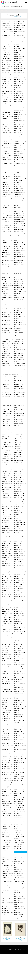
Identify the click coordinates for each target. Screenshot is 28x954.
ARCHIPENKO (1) (7, 32)
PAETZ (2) (17, 646)
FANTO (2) (6, 277)
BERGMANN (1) (19, 68)
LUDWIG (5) (19, 538)
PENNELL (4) (18, 658)
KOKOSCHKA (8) (7, 469)
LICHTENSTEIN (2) (19, 524)
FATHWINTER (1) (7, 280)
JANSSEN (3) (18, 434)
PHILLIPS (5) (5, 666)
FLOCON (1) (6, 293)
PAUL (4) (5, 652)
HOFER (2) (5, 421)
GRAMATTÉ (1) (7, 357)
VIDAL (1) (17, 867)
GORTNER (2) (6, 349)
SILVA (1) (6, 793)
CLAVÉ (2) (5, 182)
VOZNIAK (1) (6, 877)
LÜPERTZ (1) (6, 541)
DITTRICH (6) (6, 235)
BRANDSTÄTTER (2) (7, 116)
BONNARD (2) (6, 99)
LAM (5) (17, 487)
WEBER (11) (19, 887)
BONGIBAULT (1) (7, 95)
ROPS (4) (20, 727)
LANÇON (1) (6, 489)
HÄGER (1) (18, 384)
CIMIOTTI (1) (6, 176)
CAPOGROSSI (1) (7, 148)
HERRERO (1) (7, 411)
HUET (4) (17, 425)
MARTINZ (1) (6, 561)
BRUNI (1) (17, 128)
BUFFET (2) (18, 132)
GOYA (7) (6, 353)
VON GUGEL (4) (7, 875)
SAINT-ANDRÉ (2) (20, 746)
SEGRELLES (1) (18, 786)
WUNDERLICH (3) (19, 906)
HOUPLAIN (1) (7, 423)
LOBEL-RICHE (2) (7, 530)
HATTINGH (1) (6, 396)
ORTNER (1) (6, 644)
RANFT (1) (18, 698)
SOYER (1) (6, 801)
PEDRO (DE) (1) (6, 654)
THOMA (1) (18, 828)
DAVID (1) (18, 211)
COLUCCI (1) (18, 186)
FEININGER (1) (6, 283)
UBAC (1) (17, 846)
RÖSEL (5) (17, 729)
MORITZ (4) (18, 602)
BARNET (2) (17, 50)
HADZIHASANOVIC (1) (20, 381)
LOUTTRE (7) (6, 532)
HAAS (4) (18, 373)
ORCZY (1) (17, 639)
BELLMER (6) (18, 64)
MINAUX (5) (18, 586)
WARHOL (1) (6, 887)
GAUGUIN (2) (18, 328)
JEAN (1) (17, 436)
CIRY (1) (17, 176)
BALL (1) (5, 44)
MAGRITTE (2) (6, 547)
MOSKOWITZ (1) (19, 604)
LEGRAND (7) (18, 506)
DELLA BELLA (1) (19, 225)
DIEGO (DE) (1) (18, 229)
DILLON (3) (19, 233)
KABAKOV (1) (6, 452)
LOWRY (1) (17, 532)
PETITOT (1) (19, 661)
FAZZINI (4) (18, 279)
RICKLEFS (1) (18, 710)
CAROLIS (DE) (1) (19, 149)
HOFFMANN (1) (18, 421)
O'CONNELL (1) (7, 633)
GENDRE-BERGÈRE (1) (18, 333)
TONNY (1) (6, 834)
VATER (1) (5, 857)
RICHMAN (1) (19, 708)
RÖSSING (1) (18, 731)
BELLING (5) (6, 64)
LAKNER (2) (18, 485)
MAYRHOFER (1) (20, 571)
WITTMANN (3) (19, 898)
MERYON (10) (6, 582)
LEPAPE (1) (18, 514)
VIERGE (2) (5, 869)
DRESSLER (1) (7, 243)
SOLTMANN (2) (19, 799)
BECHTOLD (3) (6, 60)
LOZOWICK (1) (6, 534)
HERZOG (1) (18, 411)
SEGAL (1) (5, 786)
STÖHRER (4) (18, 815)
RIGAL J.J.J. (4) (5, 714)
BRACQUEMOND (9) (7, 112)
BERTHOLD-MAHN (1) (18, 75)
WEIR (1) (6, 889)
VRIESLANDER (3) (19, 878)
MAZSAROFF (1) (19, 573)
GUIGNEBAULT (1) (19, 365)
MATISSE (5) (6, 569)
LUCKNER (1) (7, 539)
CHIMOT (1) (6, 172)
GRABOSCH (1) (18, 353)
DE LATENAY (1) (7, 215)
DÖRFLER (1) (18, 238)
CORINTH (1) (18, 190)
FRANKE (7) (6, 312)
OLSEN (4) (5, 639)
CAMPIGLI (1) (19, 143)
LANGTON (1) (6, 493)
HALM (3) (5, 386)
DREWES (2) (18, 242)
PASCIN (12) (18, 650)
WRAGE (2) (18, 904)
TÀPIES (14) (18, 824)
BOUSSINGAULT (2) (7, 109)
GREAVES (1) (6, 359)
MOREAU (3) (7, 600)
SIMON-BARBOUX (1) (6, 796)
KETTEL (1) (18, 460)
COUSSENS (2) (19, 198)
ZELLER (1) (18, 914)
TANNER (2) (18, 823)
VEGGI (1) (18, 857)
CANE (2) (17, 145)
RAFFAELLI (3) (19, 696)
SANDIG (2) (18, 753)
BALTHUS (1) (17, 44)
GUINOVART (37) (7, 371)
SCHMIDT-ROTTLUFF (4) (20, 769)
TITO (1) (5, 830)
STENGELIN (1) (19, 811)
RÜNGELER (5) (19, 740)
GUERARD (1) (6, 365)
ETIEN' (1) (4, 270)
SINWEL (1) (18, 795)
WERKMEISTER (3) (7, 891)
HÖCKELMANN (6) (19, 416)
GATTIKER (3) (7, 328)
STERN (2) (18, 813)
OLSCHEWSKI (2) (19, 637)
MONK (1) (17, 594)
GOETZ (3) (5, 345)
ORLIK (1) (5, 640)
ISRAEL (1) (18, 431)
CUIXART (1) (18, 200)
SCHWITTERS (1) (7, 782)
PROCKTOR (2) (19, 689)
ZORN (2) (18, 916)
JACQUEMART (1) (7, 433)
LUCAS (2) (6, 536)
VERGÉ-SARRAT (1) (7, 859)
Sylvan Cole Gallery (6, 11)
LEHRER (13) (6, 512)
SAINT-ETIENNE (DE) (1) (6, 750)
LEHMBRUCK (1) (19, 510)
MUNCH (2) (18, 611)
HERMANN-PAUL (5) (6, 405)
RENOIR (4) (20, 706)
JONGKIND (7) (7, 447)
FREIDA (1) (18, 312)
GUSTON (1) (18, 371)
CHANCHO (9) (7, 163)
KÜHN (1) (5, 475)
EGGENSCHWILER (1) (19, 257)
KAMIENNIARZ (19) (19, 452)
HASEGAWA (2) (19, 394)
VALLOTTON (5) (6, 854)
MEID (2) (5, 578)
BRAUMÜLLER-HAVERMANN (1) (19, 120)
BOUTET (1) (18, 109)
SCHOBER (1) (19, 772)
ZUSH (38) (16, 918)
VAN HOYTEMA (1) (19, 856)
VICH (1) (5, 867)
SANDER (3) (6, 753)
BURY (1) (17, 136)
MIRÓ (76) (17, 590)
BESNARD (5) (6, 77)
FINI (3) (5, 287)
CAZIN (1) (19, 153)
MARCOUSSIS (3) (7, 555)
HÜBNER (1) (6, 425)
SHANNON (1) (19, 789)
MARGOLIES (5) (19, 555)
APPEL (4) (17, 29)
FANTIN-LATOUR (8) (19, 274)
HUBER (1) (18, 423)
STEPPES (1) (6, 813)
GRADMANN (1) (6, 355)
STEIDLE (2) (6, 807)
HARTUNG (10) (6, 394)
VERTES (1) (18, 863)
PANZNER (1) (18, 648)
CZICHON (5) (6, 202)
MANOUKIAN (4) (19, 551)
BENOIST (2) (18, 66)
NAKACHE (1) (19, 615)
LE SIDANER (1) (19, 503)
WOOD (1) (7, 903)
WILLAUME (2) (19, 893)
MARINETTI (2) (6, 558)
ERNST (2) (5, 268)
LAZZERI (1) (6, 501)
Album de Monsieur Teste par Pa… (20, 939)
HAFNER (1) (5, 384)
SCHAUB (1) (6, 762)
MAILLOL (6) (6, 549)
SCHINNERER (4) (7, 766)
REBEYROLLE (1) (19, 700)
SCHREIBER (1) (19, 774)
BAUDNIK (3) (19, 56)
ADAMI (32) (6, 23)
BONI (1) (5, 97)
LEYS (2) (5, 524)
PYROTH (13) (6, 693)
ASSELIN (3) (18, 39)
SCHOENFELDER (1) (7, 775)
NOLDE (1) (17, 629)
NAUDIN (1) (6, 617)
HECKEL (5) (5, 398)
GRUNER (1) (5, 363)
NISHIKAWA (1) (19, 627)
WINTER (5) (6, 898)
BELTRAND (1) (7, 66)
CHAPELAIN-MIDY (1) (7, 168)
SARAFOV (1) (6, 756)
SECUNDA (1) (6, 784)
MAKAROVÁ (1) (18, 549)
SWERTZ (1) (6, 821)
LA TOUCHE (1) (19, 479)
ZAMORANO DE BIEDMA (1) (7, 913)
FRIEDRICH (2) (19, 316)
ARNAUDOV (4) (7, 35)
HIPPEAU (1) (19, 413)
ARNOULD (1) (19, 35)
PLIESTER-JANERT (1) (7, 679)
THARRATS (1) (7, 828)
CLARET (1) (18, 180)
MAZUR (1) (6, 574)
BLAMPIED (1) (7, 85)
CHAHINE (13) (6, 159)
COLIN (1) (17, 184)
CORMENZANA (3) (7, 192)
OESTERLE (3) (19, 635)
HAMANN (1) (18, 386)
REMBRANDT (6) (7, 707)
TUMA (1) (5, 844)
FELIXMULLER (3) (7, 285)
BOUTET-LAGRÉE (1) (20, 110)
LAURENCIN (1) (19, 495)
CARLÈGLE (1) (17, 147)
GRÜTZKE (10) (19, 363)
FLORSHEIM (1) (19, 293)
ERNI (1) (17, 266)
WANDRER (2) (18, 885)
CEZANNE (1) (18, 155)
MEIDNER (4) (18, 578)
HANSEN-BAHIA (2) (19, 389)
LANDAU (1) (18, 489)
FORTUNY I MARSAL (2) (6, 303)
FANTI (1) (5, 273)
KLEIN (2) (18, 464)
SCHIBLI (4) (7, 764)
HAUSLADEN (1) (19, 396)
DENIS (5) (6, 227)
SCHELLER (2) (19, 762)
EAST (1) (17, 252)
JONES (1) (6, 444)
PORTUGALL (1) (7, 683)
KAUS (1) (17, 458)
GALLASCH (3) (19, 322)
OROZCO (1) (19, 641)
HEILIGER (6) (19, 398)
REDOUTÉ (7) (8, 704)
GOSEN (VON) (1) (19, 349)
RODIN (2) (6, 720)
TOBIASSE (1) (6, 832)
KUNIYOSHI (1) (7, 477)
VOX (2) (18, 875)
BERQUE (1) (5, 72)
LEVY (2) (5, 522)
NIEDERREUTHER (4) (20, 624)
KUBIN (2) (18, 473)
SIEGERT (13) (7, 791)
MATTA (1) (18, 569)
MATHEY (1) (19, 566)
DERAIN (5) (6, 229)
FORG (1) (18, 301)
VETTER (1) (18, 865)
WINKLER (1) (18, 896)
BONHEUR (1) (18, 95)
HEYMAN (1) (6, 413)
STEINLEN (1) (6, 810)
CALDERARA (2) (7, 139)
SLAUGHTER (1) (19, 797)
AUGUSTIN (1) (18, 41)
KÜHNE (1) (18, 475)
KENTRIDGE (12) (7, 460)
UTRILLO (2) (6, 850)
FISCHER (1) (18, 289)
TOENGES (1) (19, 832)
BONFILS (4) (18, 93)
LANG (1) (5, 491)
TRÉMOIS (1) (7, 840)
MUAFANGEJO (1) (19, 606)
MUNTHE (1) (19, 613)
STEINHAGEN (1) (20, 807)
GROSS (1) (18, 361)
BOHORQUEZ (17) (19, 88)
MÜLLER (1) (18, 609)
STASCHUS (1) (19, 805)
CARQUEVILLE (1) (7, 151)
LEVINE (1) (5, 520)
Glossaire (23, 949)
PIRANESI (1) (20, 674)
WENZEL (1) (18, 889)
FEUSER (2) (18, 285)
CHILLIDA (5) (19, 170)
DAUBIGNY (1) (7, 211)
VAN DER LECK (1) (19, 854)
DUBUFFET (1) (6, 246)
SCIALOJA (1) (18, 782)
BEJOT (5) (18, 62)
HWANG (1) (17, 427)
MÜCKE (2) (18, 607)
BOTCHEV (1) (18, 103)
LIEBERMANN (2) (6, 526)
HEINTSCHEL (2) (7, 400)
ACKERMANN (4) (19, 21)
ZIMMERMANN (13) (7, 916)
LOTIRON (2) (18, 530)
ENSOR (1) (5, 264)
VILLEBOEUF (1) (7, 871)
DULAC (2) (5, 248)
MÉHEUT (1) (6, 576)
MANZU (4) (6, 553)
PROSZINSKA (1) (7, 691)
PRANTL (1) (5, 687)
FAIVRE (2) (5, 271)
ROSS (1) (5, 731)
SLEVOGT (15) (6, 799)
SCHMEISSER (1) (19, 766)
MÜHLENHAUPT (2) (7, 609)
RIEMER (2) (6, 712)
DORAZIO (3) (6, 238)
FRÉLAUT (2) (6, 314)
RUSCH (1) (5, 743)
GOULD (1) (17, 351)
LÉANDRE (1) (6, 504)
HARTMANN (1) (19, 392)
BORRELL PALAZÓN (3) (6, 102)
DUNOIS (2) (18, 248)
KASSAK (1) (18, 456)
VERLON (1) (18, 859)
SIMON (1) (17, 793)
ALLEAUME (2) (19, 27)
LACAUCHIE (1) (20, 483)
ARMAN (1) (19, 32)
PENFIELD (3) (6, 658)
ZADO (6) (18, 910)
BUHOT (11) (5, 134)
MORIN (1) (18, 600)
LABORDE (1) (18, 481)
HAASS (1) (17, 374)
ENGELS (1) (18, 262)
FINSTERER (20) (19, 287)
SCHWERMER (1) (7, 780)
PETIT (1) (5, 660)
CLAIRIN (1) (20, 178)
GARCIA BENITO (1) (20, 325)
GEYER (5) (7, 337)
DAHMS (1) (6, 203)
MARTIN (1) (18, 559)
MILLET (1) (7, 586)
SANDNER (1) (6, 755)
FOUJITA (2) (18, 306)
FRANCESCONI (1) (19, 308)
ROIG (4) (18, 724)
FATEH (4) (17, 277)
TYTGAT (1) (6, 846)
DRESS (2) (18, 240)
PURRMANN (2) (19, 691)
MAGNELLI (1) (19, 545)
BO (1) (4, 87)
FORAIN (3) (5, 301)
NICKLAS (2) (18, 621)
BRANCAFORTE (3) (20, 114)
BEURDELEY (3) (19, 77)
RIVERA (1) (5, 716)
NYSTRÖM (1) (19, 631)
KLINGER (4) (18, 466)
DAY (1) (5, 213)
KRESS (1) (17, 471)
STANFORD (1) (6, 805)
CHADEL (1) (5, 157)
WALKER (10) (18, 883)
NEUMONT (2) (19, 619)
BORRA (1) (18, 99)
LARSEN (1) (5, 495)
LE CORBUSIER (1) (18, 501)
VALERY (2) (17, 852)
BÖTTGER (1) (19, 105)
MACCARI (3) (6, 543)
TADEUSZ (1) (19, 821)
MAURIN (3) (6, 571)
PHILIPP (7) (19, 664)
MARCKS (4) (18, 553)
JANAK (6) (5, 434)
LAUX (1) (18, 497)
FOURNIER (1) (7, 309)
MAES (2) (17, 543)
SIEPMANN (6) (19, 791)
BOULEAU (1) (19, 107)
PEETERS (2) (6, 656)
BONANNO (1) (7, 93)
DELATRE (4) (6, 225)
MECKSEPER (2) (19, 574)
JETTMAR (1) (6, 442)
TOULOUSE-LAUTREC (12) (19, 837)
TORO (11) (5, 836)
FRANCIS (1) (18, 310)
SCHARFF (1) (6, 760)
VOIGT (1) (19, 873)
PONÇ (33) (17, 681)
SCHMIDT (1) (6, 768)
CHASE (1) (19, 167)
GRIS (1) (5, 361)
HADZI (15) (6, 380)
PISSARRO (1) (6, 677)
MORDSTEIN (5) (19, 597)
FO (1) (16, 295)
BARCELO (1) (18, 46)
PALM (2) (5, 648)
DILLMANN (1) (7, 233)
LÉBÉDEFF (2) (18, 504)
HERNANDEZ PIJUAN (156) (20, 406)
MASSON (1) (6, 563)
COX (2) (5, 200)
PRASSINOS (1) (19, 687)
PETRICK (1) (6, 664)
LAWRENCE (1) (6, 499)
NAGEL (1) (5, 615)
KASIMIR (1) (5, 456)
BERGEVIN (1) (6, 68)
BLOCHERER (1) (18, 85)
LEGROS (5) (19, 508)
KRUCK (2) (6, 473)
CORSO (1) (18, 194)
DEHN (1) (5, 223)
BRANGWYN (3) (19, 116)
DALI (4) (18, 203)
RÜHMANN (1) (6, 739)
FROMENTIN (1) (19, 320)
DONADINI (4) (7, 237)
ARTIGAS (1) (19, 37)
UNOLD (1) (17, 848)
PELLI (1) (17, 656)
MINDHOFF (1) (6, 588)
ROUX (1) (5, 737)
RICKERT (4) (6, 710)
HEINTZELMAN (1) (19, 401)
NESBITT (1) (19, 617)
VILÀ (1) (18, 869)
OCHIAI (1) (18, 633)
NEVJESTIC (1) (7, 621)
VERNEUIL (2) (7, 862)
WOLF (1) (5, 900)
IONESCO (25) (7, 431)
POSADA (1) (19, 684)
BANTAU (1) (6, 46)
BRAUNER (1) (6, 124)
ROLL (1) (5, 726)
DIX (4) (16, 235)
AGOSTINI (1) (18, 23)
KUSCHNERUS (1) (7, 479)
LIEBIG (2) (17, 526)
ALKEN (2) (7, 27)
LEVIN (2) (17, 518)
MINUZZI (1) (18, 588)
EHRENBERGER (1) (8, 261)
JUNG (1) (18, 450)
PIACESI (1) (18, 666)
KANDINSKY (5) (7, 454)
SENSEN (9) (5, 788)
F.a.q (26, 949)
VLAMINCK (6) (7, 873)
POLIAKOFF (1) (6, 681)
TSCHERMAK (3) (19, 842)
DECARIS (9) (18, 217)
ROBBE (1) (6, 718)
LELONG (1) (18, 512)
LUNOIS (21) (19, 540)
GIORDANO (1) (18, 339)
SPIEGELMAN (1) (18, 801)
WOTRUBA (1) (18, 902)
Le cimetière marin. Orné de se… (7, 939)
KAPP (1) (17, 454)
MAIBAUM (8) (18, 547)
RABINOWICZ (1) (7, 695)
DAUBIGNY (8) (18, 208)
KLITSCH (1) (6, 468)
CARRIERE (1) (19, 151)
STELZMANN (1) (19, 809)
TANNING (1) (7, 824)
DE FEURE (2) (19, 213)
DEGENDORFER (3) (19, 221)
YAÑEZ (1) (19, 908)
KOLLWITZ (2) (18, 469)
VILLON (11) (18, 871)
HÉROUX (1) (18, 409)
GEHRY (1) (5, 330)
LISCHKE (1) (18, 528)
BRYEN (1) (6, 130)
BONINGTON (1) (19, 97)
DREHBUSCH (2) (7, 240)
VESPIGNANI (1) (7, 865)
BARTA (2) (5, 52)
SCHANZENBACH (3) (20, 758)
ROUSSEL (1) (7, 735)
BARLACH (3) (6, 50)
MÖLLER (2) (18, 592)
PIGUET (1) (6, 671)
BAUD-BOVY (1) (18, 54)
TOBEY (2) (17, 830)
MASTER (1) (19, 563)
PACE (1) (18, 644)
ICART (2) (5, 429)
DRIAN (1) (19, 244)
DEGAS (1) (5, 221)
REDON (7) (18, 702)
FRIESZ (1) (18, 318)
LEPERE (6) (7, 516)
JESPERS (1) (18, 440)
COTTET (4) (18, 196)
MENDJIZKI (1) (7, 580)
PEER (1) (17, 654)
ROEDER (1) (5, 724)
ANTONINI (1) (7, 29)
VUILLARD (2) (7, 881)
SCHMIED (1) (8, 772)
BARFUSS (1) (5, 48)
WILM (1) (5, 896)
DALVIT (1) (5, 205)
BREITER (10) (19, 124)
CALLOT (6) (18, 139)
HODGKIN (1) (19, 419)
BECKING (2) (18, 60)
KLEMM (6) (6, 466)
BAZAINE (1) (6, 58)
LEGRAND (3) (5, 508)
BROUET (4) (6, 128)
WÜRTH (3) (6, 908)
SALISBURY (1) (20, 750)
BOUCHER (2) (6, 107)
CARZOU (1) (5, 153)
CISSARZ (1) (7, 179)
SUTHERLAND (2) (19, 818)
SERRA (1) (18, 788)
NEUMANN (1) (6, 619)
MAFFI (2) (5, 545)
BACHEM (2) (18, 43)
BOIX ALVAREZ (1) (7, 91)
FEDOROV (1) (19, 281)
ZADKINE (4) (5, 910)
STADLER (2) (18, 803)
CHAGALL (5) (18, 157)
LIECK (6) (6, 528)
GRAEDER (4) (18, 355)
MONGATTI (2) (6, 594)
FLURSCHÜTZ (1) (7, 295)
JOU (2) (17, 448)
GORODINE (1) (19, 347)
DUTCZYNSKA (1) (20, 250)
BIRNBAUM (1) (18, 81)
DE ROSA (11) (19, 215)
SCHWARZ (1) (18, 778)
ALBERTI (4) (6, 25)
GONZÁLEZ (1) (6, 347)
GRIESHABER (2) (19, 359)
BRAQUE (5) (6, 118)
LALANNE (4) (6, 487)
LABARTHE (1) (7, 481)
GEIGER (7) (17, 330)
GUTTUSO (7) (6, 373)
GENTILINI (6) (6, 336)
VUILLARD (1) (19, 881)
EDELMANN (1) (19, 254)
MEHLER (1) (18, 576)
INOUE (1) (17, 429)
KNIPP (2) (18, 468)
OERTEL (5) (5, 635)
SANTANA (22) (19, 755)
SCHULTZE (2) (19, 776)
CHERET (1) (5, 170)
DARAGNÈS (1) (8, 207)
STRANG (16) (5, 817)
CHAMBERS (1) (20, 160)
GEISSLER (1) (6, 332)
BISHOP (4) (5, 83)
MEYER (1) (6, 584)
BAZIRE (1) (18, 58)
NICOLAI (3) (6, 624)
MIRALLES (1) (6, 590)
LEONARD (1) (6, 514)
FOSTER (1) (18, 303)
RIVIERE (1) (18, 716)
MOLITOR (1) (6, 592)
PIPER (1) (5, 673)
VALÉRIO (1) (7, 852)
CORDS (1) (5, 190)
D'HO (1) (17, 202)
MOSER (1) (5, 604)
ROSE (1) (5, 729)
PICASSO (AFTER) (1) (19, 669)
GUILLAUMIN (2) (19, 369)
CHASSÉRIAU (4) (20, 169)
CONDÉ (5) (6, 188)
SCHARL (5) (18, 760)
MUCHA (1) (6, 607)
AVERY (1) (5, 43)
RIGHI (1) (18, 714)
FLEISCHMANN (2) (20, 291)
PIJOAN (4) (17, 671)
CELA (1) (6, 155)
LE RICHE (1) (6, 503)
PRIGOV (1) (6, 689)
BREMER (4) (5, 126)
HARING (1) (5, 392)
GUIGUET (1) (7, 368)
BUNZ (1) (18, 134)
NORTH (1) (6, 631)
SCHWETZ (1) (18, 780)
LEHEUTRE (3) (7, 510)
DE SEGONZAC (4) (7, 218)
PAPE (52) (5, 650)
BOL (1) (18, 91)
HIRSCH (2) (6, 415)
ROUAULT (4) (19, 733)
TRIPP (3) (6, 842)
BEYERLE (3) (6, 79)
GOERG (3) (18, 343)
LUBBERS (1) (18, 534)
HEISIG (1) (5, 403)
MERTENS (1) (20, 580)
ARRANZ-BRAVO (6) (7, 38)
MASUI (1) (7, 565)
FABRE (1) (18, 270)
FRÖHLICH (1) (6, 320)
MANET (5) (6, 551)
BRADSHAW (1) (19, 112)
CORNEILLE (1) (19, 192)
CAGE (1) (17, 138)
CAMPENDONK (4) (7, 144)
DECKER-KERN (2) (19, 219)
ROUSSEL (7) (19, 735)
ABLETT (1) (6, 21)
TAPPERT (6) (6, 826)
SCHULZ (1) (6, 778)
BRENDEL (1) (18, 126)
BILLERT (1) (5, 81)
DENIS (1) (18, 227)
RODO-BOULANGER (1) (19, 721)
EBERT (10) (6, 254)
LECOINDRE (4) (7, 506)
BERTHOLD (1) (6, 74)
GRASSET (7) (18, 357)
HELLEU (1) (19, 403)
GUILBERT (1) (19, 367)
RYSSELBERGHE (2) (7, 746)
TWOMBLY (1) (18, 844)
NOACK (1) (6, 629)
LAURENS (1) (7, 497)
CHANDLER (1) (20, 164)
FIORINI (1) (6, 289)
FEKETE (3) (18, 283)
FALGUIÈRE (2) (19, 271)
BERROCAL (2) (19, 72)
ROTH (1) (5, 733)
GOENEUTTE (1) (7, 343)
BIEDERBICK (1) (20, 79)
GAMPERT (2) (6, 324)
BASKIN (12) (18, 52)
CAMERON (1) (20, 141)
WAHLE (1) (5, 883)
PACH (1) (5, 646)
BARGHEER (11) (19, 48)
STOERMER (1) (6, 815)
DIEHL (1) (6, 231)
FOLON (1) (19, 297)
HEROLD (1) (5, 409)
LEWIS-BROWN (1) (19, 522)
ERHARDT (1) (19, 264)
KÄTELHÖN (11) (7, 458)
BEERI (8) (5, 62)
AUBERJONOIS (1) (7, 41)
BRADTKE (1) (6, 114)
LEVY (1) (18, 520)
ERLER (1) (5, 266)
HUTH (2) (5, 427)
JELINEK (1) (18, 438)
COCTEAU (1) (18, 182)
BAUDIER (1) (5, 56)
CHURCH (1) (19, 173)
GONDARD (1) (19, 345)
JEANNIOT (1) (7, 439)
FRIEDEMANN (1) (19, 314)
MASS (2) (18, 561)
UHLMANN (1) (6, 848)
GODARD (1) (18, 341)
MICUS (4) (18, 584)
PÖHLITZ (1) (18, 679)
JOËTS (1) (17, 442)
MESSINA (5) (19, 582)
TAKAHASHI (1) (6, 823)
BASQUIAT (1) (7, 54)
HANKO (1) (5, 388)
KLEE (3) (4, 464)
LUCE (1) (18, 536)
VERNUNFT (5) (19, 861)
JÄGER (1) (18, 433)
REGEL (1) (17, 704)
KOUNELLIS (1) (6, 471)
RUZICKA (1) (18, 743)
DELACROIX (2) (19, 223)
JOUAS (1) (6, 450)
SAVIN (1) (6, 758)
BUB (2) (17, 130)
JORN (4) (17, 446)
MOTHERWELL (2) (7, 606)
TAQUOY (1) (19, 826)
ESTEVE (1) (18, 268)
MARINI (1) (18, 557)
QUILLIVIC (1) (18, 693)
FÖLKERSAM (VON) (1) (7, 298)
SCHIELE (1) (18, 764)
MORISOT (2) (6, 602)
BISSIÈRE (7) (18, 83)
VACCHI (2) (18, 850)
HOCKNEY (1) (6, 419)
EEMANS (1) (5, 256)
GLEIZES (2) (6, 341)
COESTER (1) (6, 184)
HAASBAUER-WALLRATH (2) (8, 375)
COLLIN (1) (5, 186)
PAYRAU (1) (19, 652)
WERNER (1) (18, 890)
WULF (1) (6, 906)
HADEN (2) (20, 377)
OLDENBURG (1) (7, 637)
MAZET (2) (5, 573)
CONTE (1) (18, 188)
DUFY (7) (17, 246)
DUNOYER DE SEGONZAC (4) (6, 251)
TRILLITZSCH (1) (19, 840)
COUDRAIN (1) (7, 198)
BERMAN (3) (6, 70)
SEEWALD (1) (18, 784)
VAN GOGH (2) (7, 856)
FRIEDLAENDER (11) (7, 317)
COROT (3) (6, 195)
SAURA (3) (18, 756)
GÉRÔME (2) (19, 336)
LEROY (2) (18, 516)
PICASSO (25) (6, 668)
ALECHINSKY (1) (19, 25)
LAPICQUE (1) (19, 493)
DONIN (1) (18, 237)
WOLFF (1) (18, 900)
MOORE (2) (6, 596)
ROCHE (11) (18, 718)
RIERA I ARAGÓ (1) (18, 712)
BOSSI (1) (18, 101)
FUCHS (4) (5, 322)
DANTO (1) (18, 205)
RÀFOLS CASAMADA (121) (7, 699)
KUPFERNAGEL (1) (19, 477)
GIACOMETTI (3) (7, 339)
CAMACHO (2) (6, 141)
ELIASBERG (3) (18, 260)
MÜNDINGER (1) (7, 613)
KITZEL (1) (18, 462)
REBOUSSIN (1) (6, 702)
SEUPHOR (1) (6, 789)
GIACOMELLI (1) (19, 337)
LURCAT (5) (18, 541)
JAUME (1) (5, 436)
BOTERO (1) (6, 105)
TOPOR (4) (18, 834)
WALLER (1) (6, 885)
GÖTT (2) (5, 351)
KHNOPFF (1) (6, 462)
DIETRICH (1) (18, 231)
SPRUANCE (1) (7, 803)
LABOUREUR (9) (7, 484)
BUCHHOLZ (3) (6, 132)
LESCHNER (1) (7, 518)
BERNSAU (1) (18, 70)
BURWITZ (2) (6, 136)
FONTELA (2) (18, 299)
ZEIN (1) (17, 912)
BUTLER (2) (5, 138)
